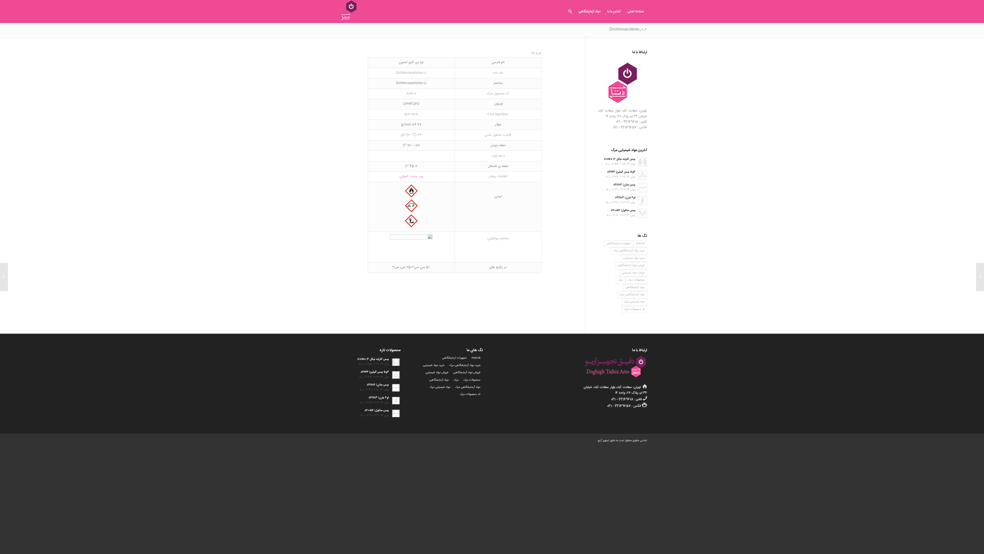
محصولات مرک (636, 280)
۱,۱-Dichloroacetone (628, 30)
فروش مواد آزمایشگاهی (631, 265)
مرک (620, 280)
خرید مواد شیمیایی (634, 258)
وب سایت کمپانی (411, 176)
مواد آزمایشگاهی (635, 287)
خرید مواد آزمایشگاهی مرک (629, 251)
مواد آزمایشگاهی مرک (632, 294)
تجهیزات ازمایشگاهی (619, 243)
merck (640, 243)
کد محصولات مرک (634, 309)
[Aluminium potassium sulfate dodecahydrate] (980, 277)
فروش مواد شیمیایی (633, 273)
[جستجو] (570, 11)
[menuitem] (635, 11)
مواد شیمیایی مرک (634, 302)
